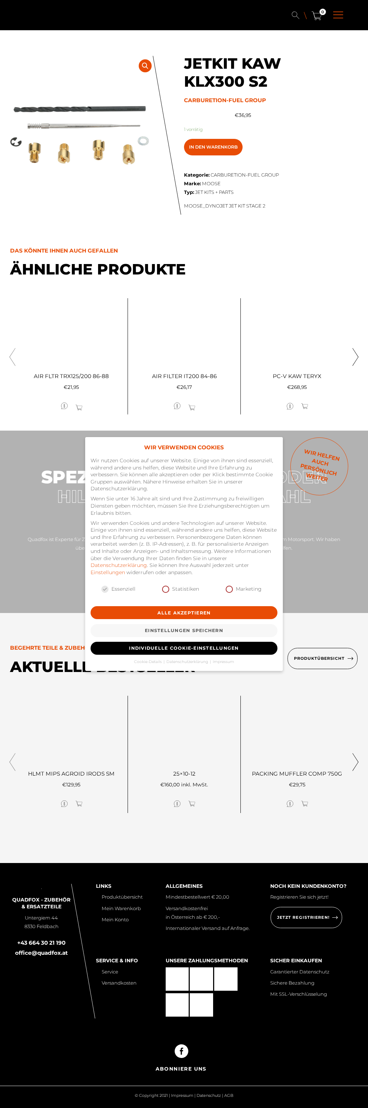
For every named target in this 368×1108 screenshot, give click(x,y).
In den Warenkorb (213, 147)
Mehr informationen (42, 406)
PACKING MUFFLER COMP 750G (297, 773)
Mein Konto (115, 919)
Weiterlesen (98, 405)
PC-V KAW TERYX (297, 376)
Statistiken (185, 589)
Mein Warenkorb (121, 908)
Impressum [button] (223, 661)
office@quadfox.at (41, 952)
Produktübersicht (122, 897)
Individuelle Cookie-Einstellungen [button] (184, 648)
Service (110, 972)
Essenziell (123, 589)
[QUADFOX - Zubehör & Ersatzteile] (44, 16)
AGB (228, 1095)
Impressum (182, 1095)
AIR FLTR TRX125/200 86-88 (71, 376)
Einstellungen (108, 572)
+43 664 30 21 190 (41, 942)
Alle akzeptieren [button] (184, 613)
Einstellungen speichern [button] (184, 630)
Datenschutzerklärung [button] (187, 661)
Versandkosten (119, 983)
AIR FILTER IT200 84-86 (184, 376)
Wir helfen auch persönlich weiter (319, 465)
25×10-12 (184, 773)
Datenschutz (209, 1095)
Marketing (249, 589)
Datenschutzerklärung (119, 565)
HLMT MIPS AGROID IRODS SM (71, 773)
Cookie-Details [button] (148, 661)
